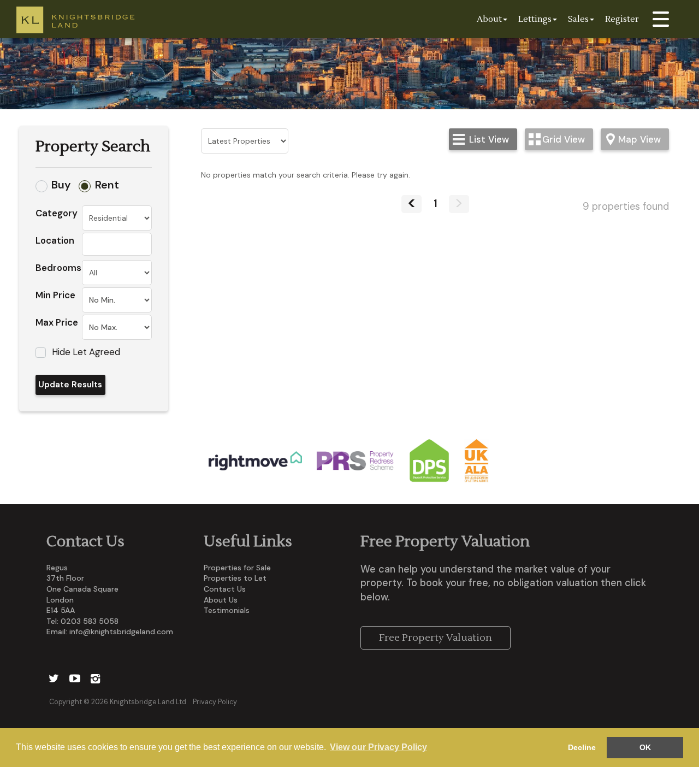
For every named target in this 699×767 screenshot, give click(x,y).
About (489, 19)
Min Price (55, 295)
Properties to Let (235, 578)
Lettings (535, 19)
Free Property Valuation (435, 638)
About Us (221, 600)
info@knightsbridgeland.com (121, 631)
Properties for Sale (237, 568)
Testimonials (227, 610)
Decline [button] (582, 747)
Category (56, 213)
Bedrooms (58, 268)
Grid (563, 139)
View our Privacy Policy (378, 747)
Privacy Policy (215, 702)
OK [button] (645, 747)
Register (622, 19)
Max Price (56, 322)
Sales (578, 19)
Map (639, 139)
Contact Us (225, 589)
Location (54, 240)
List (489, 139)
